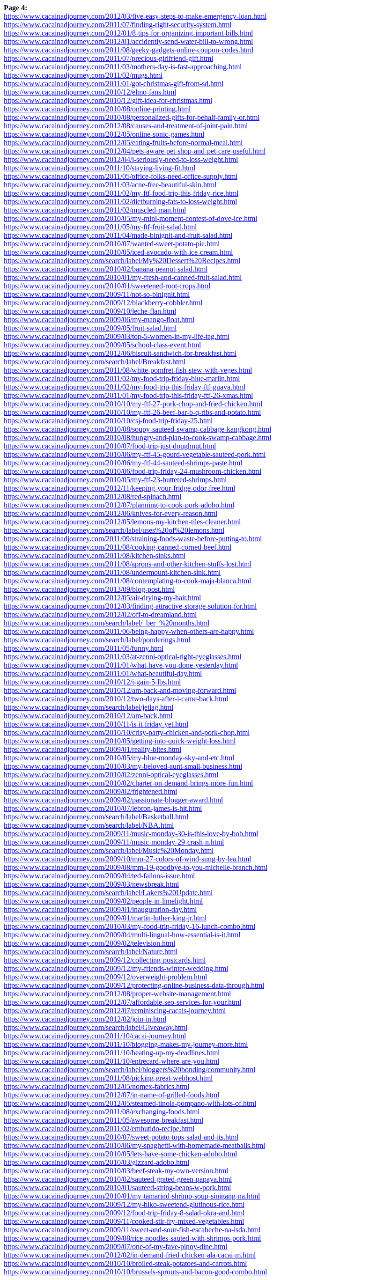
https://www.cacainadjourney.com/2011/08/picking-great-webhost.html (108, 1078)
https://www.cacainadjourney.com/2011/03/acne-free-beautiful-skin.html (110, 185)
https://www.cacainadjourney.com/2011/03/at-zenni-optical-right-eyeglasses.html (122, 657)
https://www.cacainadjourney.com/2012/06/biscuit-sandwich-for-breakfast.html (120, 353)
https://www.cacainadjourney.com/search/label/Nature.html (90, 952)
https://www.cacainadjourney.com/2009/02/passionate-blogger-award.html (113, 800)
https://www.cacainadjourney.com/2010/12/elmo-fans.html (90, 92)
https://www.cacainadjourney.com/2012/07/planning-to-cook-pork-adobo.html (119, 505)
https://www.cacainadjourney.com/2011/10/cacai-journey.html (95, 1036)
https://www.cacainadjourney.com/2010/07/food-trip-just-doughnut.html (110, 446)
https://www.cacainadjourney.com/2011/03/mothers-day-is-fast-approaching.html (123, 67)
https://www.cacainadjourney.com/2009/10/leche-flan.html (90, 311)
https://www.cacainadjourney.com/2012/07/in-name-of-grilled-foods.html (111, 1095)
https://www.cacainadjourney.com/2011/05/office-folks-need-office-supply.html (120, 176)
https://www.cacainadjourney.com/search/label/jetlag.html (88, 707)
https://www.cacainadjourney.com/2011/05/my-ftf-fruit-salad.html (100, 227)
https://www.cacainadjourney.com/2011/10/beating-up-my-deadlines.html (112, 1053)
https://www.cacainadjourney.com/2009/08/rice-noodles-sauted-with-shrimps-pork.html (132, 1238)
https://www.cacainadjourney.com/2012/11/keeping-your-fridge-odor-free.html (119, 488)
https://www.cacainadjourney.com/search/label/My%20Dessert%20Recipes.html (122, 261)
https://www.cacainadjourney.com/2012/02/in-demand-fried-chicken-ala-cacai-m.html (130, 1255)
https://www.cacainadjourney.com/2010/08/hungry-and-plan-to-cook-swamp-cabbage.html (137, 437)
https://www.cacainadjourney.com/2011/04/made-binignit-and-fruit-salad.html (118, 235)
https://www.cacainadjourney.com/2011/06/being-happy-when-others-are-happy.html (129, 631)
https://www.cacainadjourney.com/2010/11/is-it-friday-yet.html (96, 724)
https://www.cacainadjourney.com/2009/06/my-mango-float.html (99, 320)
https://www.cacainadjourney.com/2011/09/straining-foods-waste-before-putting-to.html (133, 539)
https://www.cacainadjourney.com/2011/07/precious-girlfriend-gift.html (108, 58)
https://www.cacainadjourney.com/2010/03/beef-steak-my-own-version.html (116, 1171)
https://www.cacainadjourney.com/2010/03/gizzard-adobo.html (96, 1162)
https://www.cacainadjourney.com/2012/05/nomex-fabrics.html (96, 1086)
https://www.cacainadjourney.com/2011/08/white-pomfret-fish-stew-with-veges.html (128, 370)
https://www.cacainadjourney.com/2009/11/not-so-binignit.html (97, 294)
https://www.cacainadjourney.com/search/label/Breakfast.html (94, 362)
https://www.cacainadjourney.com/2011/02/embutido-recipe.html (99, 1129)
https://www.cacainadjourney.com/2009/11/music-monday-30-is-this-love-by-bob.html (131, 834)
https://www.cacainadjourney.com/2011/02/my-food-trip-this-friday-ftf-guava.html (124, 387)
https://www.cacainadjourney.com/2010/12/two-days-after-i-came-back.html (116, 699)
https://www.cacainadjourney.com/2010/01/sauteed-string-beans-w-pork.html (117, 1188)
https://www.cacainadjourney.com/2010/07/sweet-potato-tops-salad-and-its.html (121, 1137)
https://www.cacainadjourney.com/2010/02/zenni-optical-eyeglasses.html (111, 775)
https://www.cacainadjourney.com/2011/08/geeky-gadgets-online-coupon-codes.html (128, 50)
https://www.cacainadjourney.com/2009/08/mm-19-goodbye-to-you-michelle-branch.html (135, 867)
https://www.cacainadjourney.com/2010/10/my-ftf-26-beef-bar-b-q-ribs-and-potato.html (132, 412)
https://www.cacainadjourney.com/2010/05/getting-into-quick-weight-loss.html (120, 741)
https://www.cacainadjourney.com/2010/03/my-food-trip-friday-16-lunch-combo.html (129, 926)
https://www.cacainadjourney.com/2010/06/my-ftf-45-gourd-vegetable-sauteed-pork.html (135, 454)
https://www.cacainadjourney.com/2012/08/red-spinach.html (92, 496)
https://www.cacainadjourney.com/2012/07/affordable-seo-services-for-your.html (122, 1002)
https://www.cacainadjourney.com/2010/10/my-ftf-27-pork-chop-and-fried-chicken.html (133, 404)
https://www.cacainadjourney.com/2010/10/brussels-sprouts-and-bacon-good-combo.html (135, 1272)
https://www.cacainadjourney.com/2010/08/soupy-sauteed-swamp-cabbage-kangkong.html (137, 429)
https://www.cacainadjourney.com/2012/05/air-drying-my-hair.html (102, 598)
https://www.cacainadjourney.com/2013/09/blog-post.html (89, 589)
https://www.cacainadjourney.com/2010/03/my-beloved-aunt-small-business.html (123, 766)
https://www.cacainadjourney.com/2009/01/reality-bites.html (92, 749)
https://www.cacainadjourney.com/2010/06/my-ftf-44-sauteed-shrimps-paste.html (123, 463)
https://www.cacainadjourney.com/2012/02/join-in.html (85, 1019)
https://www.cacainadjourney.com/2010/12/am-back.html (88, 716)
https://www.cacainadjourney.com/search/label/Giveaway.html (95, 1027)
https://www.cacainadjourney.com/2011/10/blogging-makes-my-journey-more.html (126, 1044)
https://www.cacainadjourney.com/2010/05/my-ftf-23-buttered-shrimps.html (115, 480)
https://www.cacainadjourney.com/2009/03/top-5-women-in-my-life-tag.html (116, 336)
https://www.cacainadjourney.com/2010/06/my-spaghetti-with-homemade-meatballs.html (134, 1145)
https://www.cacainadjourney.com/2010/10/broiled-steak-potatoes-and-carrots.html (125, 1263)
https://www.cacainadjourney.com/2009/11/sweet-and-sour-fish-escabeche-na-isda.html (132, 1230)
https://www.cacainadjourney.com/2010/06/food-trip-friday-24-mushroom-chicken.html (132, 471)
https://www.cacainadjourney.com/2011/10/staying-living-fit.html (99, 168)
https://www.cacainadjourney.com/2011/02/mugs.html (83, 75)
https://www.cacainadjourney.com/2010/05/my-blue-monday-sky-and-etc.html (119, 758)
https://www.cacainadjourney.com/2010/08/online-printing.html (97, 109)
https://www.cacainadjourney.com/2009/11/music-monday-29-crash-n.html (114, 842)
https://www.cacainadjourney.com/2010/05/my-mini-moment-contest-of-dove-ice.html (130, 218)
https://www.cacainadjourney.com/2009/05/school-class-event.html (102, 345)
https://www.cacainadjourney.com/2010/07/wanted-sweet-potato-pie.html (112, 244)
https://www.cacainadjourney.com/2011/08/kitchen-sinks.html (94, 555)
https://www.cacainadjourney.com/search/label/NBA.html (89, 825)
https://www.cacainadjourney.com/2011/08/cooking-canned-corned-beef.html (117, 547)
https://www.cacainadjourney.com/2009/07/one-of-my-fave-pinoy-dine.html (115, 1247)
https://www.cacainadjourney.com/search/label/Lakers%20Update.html (108, 893)
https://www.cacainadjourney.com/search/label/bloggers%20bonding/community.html (129, 1070)
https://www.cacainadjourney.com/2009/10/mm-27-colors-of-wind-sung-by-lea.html (127, 859)
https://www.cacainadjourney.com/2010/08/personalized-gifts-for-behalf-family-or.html (131, 117)
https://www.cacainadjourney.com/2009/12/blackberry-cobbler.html (103, 303)
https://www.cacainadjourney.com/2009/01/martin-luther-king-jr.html (105, 918)
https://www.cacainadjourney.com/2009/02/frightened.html (90, 791)
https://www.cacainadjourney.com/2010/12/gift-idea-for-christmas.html (108, 100)
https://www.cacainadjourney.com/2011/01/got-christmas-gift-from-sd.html (113, 84)
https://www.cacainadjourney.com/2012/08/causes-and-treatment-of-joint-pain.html (126, 126)
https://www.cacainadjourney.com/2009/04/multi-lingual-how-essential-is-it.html (122, 935)
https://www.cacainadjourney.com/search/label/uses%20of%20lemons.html (114, 530)
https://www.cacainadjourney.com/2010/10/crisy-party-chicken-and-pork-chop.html (127, 732)
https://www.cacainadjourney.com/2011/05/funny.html (83, 648)
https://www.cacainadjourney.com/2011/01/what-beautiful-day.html (103, 673)
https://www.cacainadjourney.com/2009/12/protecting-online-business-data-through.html (134, 985)
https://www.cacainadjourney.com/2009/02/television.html (89, 943)
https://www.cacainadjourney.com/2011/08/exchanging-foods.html (101, 1112)
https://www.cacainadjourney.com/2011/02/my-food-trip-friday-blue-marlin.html (122, 379)
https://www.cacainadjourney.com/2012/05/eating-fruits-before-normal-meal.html (123, 143)
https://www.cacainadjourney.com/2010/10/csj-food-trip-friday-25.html (108, 421)
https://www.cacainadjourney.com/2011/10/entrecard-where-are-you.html (111, 1061)
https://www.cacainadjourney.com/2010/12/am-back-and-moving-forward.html (120, 690)
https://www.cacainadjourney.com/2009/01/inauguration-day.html (100, 909)
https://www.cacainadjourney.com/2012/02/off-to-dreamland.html (100, 614)
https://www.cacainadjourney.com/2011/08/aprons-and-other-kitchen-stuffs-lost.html (127, 564)
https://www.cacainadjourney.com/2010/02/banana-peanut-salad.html (105, 269)
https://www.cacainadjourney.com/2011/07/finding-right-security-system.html (117, 25)
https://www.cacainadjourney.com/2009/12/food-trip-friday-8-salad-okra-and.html (124, 1213)
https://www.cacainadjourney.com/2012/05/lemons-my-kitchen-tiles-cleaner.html (122, 522)
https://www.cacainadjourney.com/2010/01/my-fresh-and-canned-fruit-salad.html (123, 277)
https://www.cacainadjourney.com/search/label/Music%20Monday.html (109, 850)
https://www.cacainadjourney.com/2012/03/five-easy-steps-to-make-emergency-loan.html (135, 16)
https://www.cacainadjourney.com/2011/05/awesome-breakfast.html (103, 1120)
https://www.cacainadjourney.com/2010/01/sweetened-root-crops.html (107, 286)
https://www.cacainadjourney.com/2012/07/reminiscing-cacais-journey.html (115, 1011)
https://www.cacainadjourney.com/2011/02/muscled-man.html (95, 210)
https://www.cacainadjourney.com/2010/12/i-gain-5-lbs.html (92, 682)
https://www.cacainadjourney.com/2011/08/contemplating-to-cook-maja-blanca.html (127, 581)
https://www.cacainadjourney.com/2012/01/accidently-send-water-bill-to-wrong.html (128, 41)
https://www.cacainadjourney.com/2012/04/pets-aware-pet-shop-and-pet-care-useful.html (135, 151)
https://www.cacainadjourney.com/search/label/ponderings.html (97, 640)
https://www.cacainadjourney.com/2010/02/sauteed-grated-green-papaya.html (118, 1179)
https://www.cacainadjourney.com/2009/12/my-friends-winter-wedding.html (116, 968)
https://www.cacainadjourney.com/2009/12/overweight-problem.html (105, 977)
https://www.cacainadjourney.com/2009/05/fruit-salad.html (90, 328)
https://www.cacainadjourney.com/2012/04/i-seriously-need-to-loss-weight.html (121, 159)
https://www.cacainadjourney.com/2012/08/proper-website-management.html (117, 994)
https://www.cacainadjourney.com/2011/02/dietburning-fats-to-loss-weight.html (120, 202)
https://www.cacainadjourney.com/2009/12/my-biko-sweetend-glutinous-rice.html (124, 1204)
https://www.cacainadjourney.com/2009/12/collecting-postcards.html (105, 960)
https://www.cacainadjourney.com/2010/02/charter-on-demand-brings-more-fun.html (128, 783)
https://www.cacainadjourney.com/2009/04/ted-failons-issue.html (99, 876)
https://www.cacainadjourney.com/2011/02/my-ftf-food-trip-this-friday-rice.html (121, 193)
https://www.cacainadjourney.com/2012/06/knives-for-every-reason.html (110, 513)
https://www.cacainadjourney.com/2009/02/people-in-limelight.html (103, 901)
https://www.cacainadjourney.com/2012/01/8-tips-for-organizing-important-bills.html (128, 33)
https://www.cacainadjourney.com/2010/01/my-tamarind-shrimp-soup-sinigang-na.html (132, 1196)
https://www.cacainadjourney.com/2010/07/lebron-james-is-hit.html (103, 808)
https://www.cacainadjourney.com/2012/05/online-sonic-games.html (104, 134)
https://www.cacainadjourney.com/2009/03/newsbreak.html (91, 884)
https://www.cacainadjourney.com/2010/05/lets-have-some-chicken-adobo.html (120, 1154)
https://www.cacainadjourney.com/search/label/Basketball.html (96, 817)
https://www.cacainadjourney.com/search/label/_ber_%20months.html (106, 623)
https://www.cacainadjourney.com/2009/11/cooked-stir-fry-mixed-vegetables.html (124, 1221)
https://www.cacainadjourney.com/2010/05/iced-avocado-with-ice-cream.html (118, 252)
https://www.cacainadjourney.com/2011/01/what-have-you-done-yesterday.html (121, 665)
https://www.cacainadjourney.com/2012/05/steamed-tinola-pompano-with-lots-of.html (130, 1103)
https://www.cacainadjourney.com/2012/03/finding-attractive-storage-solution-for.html (130, 606)
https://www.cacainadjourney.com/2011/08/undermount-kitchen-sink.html (112, 572)
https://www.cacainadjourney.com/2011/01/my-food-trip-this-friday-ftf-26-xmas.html (128, 395)
